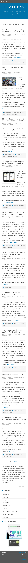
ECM (15, 112)
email (22, 323)
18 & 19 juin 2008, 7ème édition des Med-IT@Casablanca (13, 331)
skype (4, 456)
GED (21, 454)
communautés (6, 63)
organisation (10, 247)
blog (15, 61)
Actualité (5, 494)
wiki (4, 325)
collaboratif (19, 154)
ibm (12, 63)
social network (20, 63)
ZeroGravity (22, 552)
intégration (11, 156)
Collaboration (7, 61)
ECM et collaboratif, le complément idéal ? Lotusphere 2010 (13, 120)
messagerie (19, 410)
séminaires (14, 114)
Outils (4, 517)
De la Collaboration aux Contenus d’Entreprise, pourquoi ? (13, 213)
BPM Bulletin (14, 7)
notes (4, 412)
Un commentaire (6, 35)
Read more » (17, 57)
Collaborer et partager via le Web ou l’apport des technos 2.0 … (14, 419)
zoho (11, 456)
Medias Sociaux (6, 514)
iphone (22, 205)
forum (18, 112)
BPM (4, 500)
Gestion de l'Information (9, 511)
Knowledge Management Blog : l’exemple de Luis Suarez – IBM (13, 31)
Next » (16, 462)
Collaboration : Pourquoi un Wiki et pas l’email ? (12, 293)
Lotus (14, 63)
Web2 (7, 412)
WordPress (23, 559)
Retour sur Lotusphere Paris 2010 (12, 69)
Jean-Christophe (7, 34)
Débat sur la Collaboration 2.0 (13, 375)
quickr (9, 114)
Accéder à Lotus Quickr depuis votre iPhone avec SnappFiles (13, 162)
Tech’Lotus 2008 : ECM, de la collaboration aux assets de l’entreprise (14, 254)
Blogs (4, 497)
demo (15, 205)
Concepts (5, 505)
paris (6, 114)
